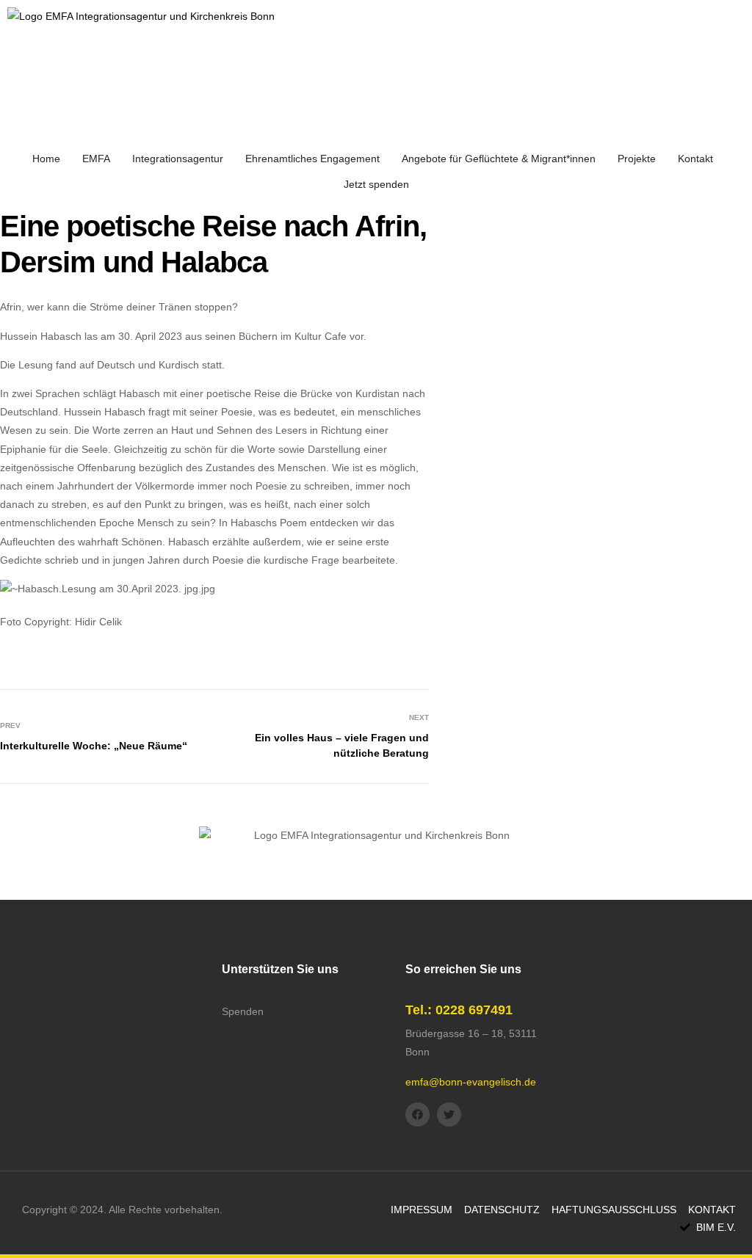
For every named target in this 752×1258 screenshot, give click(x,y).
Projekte (637, 158)
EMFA (96, 158)
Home (46, 158)
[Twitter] (449, 1114)
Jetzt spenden (376, 184)
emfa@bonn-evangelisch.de (470, 1082)
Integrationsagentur (177, 158)
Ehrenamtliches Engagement (312, 158)
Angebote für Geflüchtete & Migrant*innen (499, 158)
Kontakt (695, 158)
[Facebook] (417, 1114)
